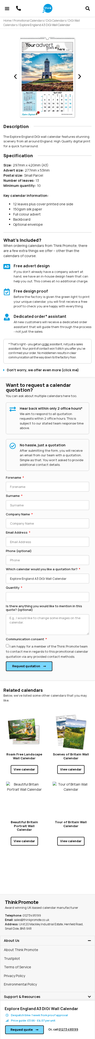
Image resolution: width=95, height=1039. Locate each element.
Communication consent (25, 639)
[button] (7, 8)
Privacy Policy (14, 975)
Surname (13, 496)
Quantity (13, 588)
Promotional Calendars (28, 20)
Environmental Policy (20, 984)
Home (7, 20)
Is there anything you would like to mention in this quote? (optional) (44, 608)
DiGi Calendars (56, 20)
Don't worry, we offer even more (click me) (43, 370)
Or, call (63, 1029)
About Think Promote (21, 949)
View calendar (24, 769)
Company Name (18, 514)
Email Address (17, 533)
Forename (14, 478)
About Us (11, 940)
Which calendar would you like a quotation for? (42, 569)
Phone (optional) (19, 551)
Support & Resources (22, 996)
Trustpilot (12, 958)
